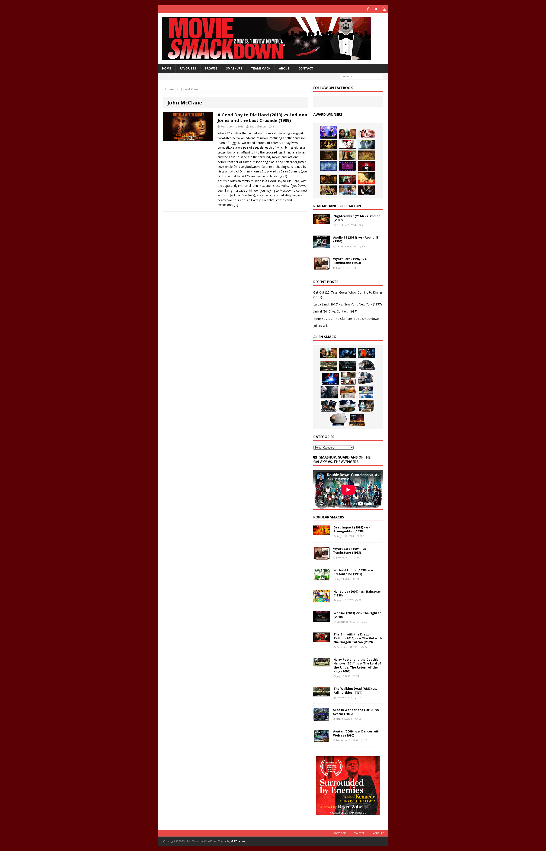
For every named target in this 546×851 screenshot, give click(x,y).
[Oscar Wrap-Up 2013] (366, 155)
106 (362, 536)
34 (366, 647)
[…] (236, 205)
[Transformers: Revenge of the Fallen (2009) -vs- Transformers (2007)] (328, 405)
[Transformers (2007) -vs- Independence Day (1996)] (357, 419)
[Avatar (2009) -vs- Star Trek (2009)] (365, 378)
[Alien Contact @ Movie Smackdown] (330, 379)
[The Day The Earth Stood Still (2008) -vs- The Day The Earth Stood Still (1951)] (366, 405)
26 (360, 718)
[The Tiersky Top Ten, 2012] (347, 166)
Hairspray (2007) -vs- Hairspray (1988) (357, 593)
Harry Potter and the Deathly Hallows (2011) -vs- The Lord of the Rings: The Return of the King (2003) (357, 665)
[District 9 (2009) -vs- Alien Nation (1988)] (348, 392)
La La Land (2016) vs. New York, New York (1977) (347, 304)
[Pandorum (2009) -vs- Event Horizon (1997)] (329, 392)
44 (357, 578)
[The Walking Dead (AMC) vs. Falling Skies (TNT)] (328, 366)
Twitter (359, 833)
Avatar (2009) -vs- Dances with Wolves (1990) (356, 733)
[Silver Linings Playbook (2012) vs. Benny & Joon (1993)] (328, 190)
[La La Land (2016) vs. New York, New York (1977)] (328, 132)
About (284, 68)
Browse (211, 68)
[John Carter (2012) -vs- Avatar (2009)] (366, 353)
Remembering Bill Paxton (337, 206)
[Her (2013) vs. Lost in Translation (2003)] (366, 134)
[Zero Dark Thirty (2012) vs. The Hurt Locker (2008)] (347, 179)
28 (359, 697)
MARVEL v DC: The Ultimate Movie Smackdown (346, 319)
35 (365, 621)
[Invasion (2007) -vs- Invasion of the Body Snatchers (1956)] (338, 419)
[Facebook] (368, 9)
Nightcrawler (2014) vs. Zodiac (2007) (357, 218)
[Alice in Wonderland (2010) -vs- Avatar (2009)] (321, 718)
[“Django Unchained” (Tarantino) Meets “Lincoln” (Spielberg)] (366, 178)
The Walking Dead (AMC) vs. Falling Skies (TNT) (355, 690)
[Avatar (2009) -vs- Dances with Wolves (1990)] (321, 740)
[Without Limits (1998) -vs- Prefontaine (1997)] (321, 578)
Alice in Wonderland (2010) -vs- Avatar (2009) (356, 712)
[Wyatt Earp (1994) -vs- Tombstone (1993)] (321, 267)
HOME (166, 68)
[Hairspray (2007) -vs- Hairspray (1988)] (321, 600)
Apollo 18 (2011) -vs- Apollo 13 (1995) (356, 239)
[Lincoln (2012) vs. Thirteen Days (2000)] (366, 190)
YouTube (378, 833)
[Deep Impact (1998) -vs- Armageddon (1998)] (321, 533)
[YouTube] (384, 9)
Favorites (188, 68)
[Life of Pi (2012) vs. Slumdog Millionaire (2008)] (347, 190)
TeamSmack (260, 68)
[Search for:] (361, 76)
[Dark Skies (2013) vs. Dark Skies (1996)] (347, 353)
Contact (305, 68)
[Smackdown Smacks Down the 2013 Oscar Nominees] (366, 166)
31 (357, 676)
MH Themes (238, 841)
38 (360, 600)
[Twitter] (376, 9)
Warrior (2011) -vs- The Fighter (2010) (357, 615)
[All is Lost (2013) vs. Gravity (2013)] (366, 144)
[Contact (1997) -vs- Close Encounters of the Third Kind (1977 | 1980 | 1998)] (366, 392)
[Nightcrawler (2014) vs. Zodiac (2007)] (321, 222)
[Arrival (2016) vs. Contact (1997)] (347, 134)
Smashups (234, 68)
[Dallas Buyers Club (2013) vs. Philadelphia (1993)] (347, 144)
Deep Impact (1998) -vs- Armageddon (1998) (352, 529)
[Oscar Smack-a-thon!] (328, 166)
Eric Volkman (258, 126)
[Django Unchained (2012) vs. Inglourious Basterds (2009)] (328, 179)
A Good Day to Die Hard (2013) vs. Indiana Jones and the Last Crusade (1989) (262, 117)
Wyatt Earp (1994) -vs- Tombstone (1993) (350, 261)
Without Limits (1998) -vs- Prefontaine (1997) (353, 572)
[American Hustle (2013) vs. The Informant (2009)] (328, 144)
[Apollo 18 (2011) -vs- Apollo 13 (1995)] (321, 246)
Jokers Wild (320, 326)
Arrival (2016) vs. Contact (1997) (335, 311)
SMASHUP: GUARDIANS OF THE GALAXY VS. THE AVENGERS (341, 459)
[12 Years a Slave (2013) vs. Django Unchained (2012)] (328, 155)
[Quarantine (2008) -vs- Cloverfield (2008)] (348, 378)
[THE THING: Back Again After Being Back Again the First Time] (366, 365)
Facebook (339, 833)
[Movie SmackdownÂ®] (273, 38)
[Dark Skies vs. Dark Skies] (347, 366)
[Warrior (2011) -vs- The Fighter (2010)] (321, 619)
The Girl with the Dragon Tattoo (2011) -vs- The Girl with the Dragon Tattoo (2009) (358, 638)
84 (358, 267)
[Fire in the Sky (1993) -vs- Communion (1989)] (347, 405)
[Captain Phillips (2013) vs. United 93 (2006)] (347, 155)
